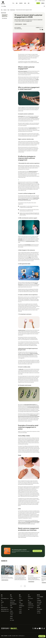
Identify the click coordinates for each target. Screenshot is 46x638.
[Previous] (21, 586)
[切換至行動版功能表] (44, 6)
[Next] (25, 586)
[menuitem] (43, 0)
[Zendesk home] (3, 2)
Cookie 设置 (13, 635)
